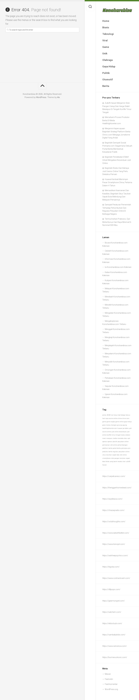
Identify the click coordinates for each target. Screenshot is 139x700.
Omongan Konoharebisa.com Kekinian (116, 371)
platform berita (107, 448)
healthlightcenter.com (109, 428)
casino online (113, 418)
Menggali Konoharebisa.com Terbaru (116, 331)
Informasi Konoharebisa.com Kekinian (116, 260)
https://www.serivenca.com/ (114, 646)
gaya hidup (128, 422)
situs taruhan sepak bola (110, 455)
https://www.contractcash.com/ (116, 578)
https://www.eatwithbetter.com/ (115, 533)
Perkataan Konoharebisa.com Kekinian (116, 379)
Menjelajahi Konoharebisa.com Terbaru (116, 347)
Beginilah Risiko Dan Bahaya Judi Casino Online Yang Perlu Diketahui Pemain (115, 171)
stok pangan (115, 458)
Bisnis (105, 27)
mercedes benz (122, 438)
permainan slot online (109, 445)
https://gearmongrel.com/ (113, 601)
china (120, 418)
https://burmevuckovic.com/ (114, 657)
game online (119, 422)
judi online (115, 432)
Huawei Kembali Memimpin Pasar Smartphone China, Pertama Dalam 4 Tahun (117, 182)
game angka (111, 422)
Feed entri (109, 679)
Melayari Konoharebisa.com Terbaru (115, 290)
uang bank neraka (116, 461)
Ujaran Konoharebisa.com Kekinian (114, 396)
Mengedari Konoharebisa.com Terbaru (116, 314)
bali (119, 415)
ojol (129, 438)
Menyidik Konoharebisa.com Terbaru (115, 363)
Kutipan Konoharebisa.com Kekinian (115, 282)
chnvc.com (125, 418)
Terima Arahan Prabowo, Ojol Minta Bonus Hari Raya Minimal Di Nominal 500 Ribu (116, 222)
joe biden (126, 428)
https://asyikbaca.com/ (112, 499)
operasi (104, 441)
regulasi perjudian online (121, 452)
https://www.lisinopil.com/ (113, 544)
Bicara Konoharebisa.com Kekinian (114, 244)
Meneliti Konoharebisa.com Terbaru (115, 306)
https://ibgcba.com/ (111, 567)
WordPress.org (111, 689)
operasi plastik (112, 441)
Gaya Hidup (108, 66)
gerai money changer (109, 425)
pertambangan (123, 445)
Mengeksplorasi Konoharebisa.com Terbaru (114, 322)
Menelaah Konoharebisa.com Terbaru (116, 298)
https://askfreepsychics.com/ (115, 555)
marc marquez (107, 438)
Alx (58, 97)
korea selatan (125, 435)
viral (123, 461)
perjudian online (123, 441)
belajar (123, 415)
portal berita (117, 448)
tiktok (107, 461)
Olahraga (107, 60)
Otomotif (107, 79)
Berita (105, 86)
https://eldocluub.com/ (112, 623)
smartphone (106, 458)
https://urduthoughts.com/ (113, 521)
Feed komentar (111, 684)
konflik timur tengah (114, 435)
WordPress (41, 97)
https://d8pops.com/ (111, 589)
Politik (106, 73)
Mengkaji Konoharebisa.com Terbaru (115, 339)
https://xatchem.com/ (111, 612)
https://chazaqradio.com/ (113, 510)
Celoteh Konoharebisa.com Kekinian (115, 252)
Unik (104, 53)
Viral (105, 40)
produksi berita (107, 452)
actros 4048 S (106, 415)
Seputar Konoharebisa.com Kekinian (115, 387)
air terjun (115, 415)
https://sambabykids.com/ (113, 635)
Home (105, 21)
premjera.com (125, 448)
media (115, 438)
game (104, 422)
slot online (123, 455)
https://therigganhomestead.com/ (117, 488)
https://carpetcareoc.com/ (113, 476)
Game (105, 47)
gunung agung (122, 425)
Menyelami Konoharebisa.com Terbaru (116, 355)
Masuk (108, 674)
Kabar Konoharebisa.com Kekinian (114, 274)
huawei (119, 428)
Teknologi (108, 34)
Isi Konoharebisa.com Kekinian (118, 267)
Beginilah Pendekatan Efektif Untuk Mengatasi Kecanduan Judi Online (116, 160)
